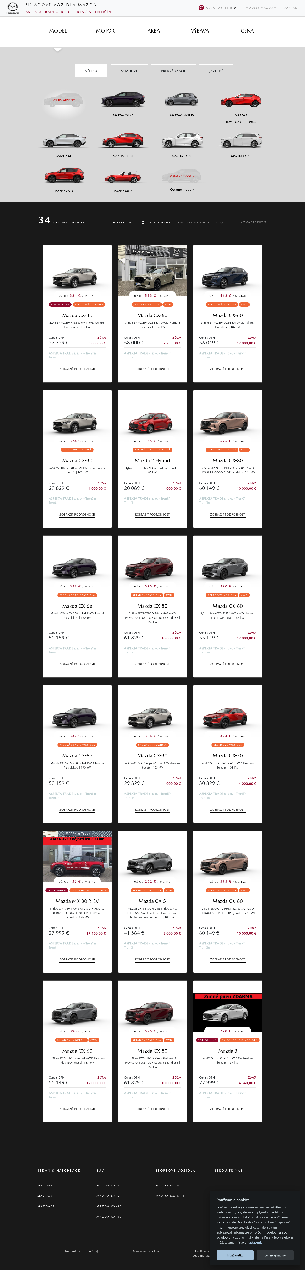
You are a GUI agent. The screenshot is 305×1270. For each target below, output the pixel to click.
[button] (82, 1251)
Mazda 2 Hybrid (152, 461)
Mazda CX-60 (152, 315)
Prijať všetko (235, 1255)
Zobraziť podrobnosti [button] (77, 369)
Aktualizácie (198, 222)
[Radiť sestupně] (221, 222)
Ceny (180, 222)
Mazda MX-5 (167, 1185)
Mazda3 (45, 1195)
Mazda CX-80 (228, 461)
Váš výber (221, 8)
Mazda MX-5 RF (170, 1195)
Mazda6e (46, 1206)
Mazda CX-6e (77, 606)
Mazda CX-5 (152, 901)
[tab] (58, 30)
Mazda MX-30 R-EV (77, 901)
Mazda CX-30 (77, 315)
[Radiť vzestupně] (214, 222)
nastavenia (254, 1243)
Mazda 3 (227, 1051)
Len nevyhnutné (275, 1255)
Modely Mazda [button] (260, 7)
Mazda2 (45, 1185)
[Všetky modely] (63, 97)
